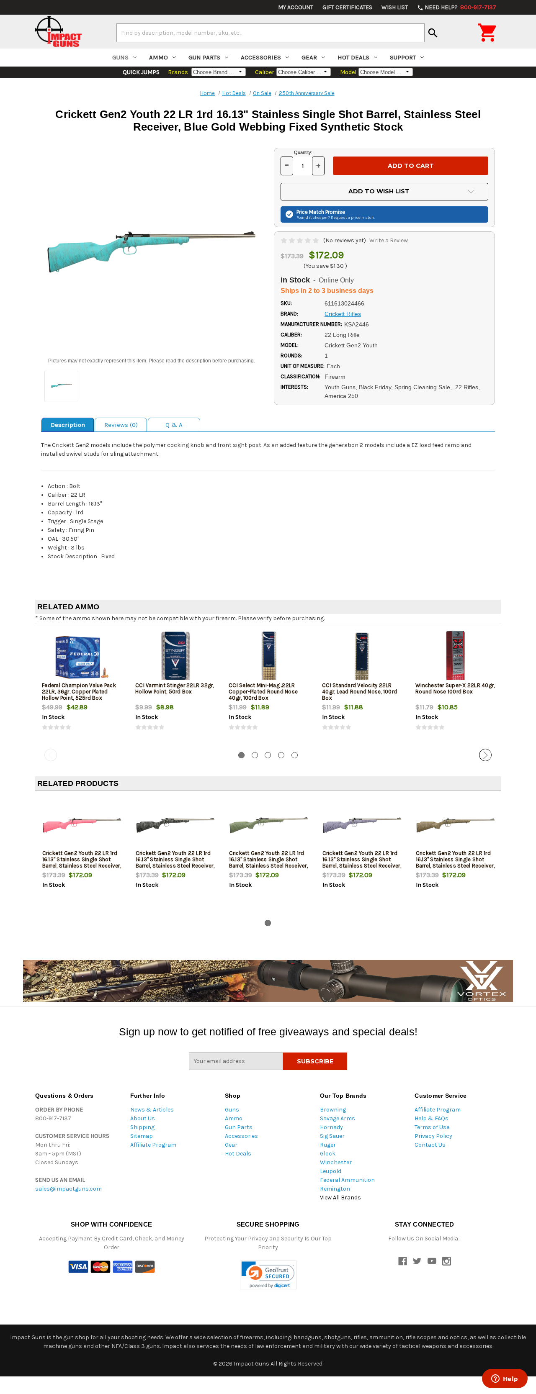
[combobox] (270, 32)
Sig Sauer (332, 1136)
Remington (335, 1188)
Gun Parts (204, 57)
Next (485, 755)
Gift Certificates (347, 7)
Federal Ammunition (347, 1179)
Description (68, 425)
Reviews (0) (121, 425)
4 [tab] (281, 755)
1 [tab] (241, 755)
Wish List (394, 7)
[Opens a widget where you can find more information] (505, 1379)
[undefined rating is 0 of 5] (300, 240)
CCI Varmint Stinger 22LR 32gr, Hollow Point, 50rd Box (174, 688)
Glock (327, 1153)
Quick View (82, 657)
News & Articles (152, 1109)
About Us (142, 1118)
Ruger (328, 1144)
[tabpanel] (81, 687)
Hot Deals (353, 57)
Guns (120, 57)
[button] (268, 1275)
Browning (333, 1109)
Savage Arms (337, 1118)
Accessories (261, 57)
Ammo (158, 57)
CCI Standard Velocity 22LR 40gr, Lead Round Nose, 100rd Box (359, 691)
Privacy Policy (433, 1136)
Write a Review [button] (388, 240)
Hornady (331, 1127)
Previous (50, 755)
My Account (295, 7)
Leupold (330, 1171)
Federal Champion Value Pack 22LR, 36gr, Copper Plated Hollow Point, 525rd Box (79, 691)
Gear (309, 57)
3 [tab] (268, 755)
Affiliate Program (153, 1144)
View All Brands (340, 1197)
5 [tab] (294, 755)
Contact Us (430, 1144)
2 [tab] (255, 755)
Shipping (142, 1127)
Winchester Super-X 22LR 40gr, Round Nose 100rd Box (455, 688)
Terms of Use (432, 1127)
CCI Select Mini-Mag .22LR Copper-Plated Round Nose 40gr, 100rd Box (263, 691)
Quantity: (303, 152)
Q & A (174, 425)
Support (403, 57)
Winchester (336, 1162)
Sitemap (141, 1136)
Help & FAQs (431, 1118)
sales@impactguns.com (68, 1188)
